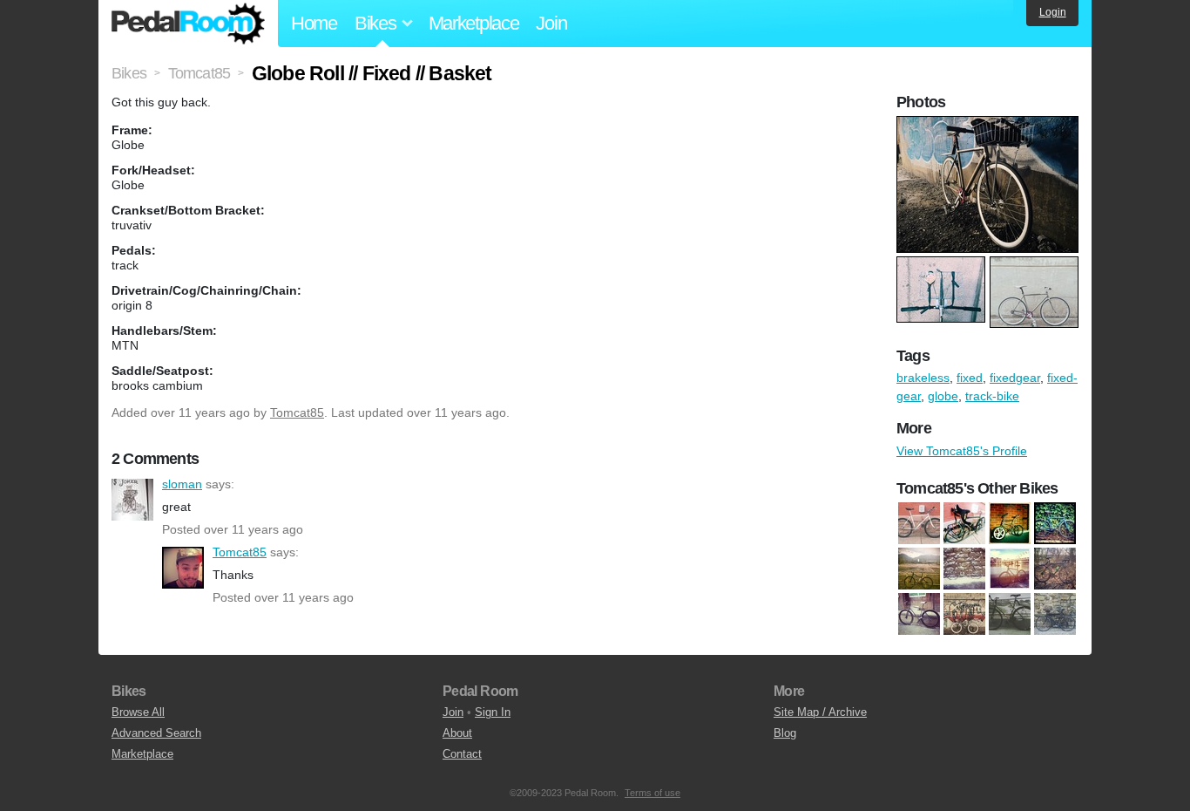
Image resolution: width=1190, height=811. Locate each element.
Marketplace (474, 23)
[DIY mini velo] (1009, 523)
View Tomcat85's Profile (961, 451)
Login (1052, 12)
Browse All (138, 712)
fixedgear (1015, 378)
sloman (132, 500)
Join (551, 23)
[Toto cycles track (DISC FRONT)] (1009, 614)
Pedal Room (188, 23)
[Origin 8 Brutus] (1009, 569)
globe (943, 396)
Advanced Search (156, 732)
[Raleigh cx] (1055, 569)
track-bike (992, 396)
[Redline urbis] (919, 614)
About (457, 732)
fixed (970, 378)
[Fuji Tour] (964, 523)
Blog (785, 732)
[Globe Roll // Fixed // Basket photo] (989, 125)
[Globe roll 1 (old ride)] (1055, 523)
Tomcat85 (297, 412)
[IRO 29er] (919, 569)
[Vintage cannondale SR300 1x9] (1055, 614)
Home (314, 23)
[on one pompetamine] (964, 569)
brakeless (923, 378)
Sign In (492, 712)
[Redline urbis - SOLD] (964, 614)
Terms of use (652, 792)
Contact (462, 753)
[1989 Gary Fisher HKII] (919, 523)
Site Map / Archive (820, 712)
